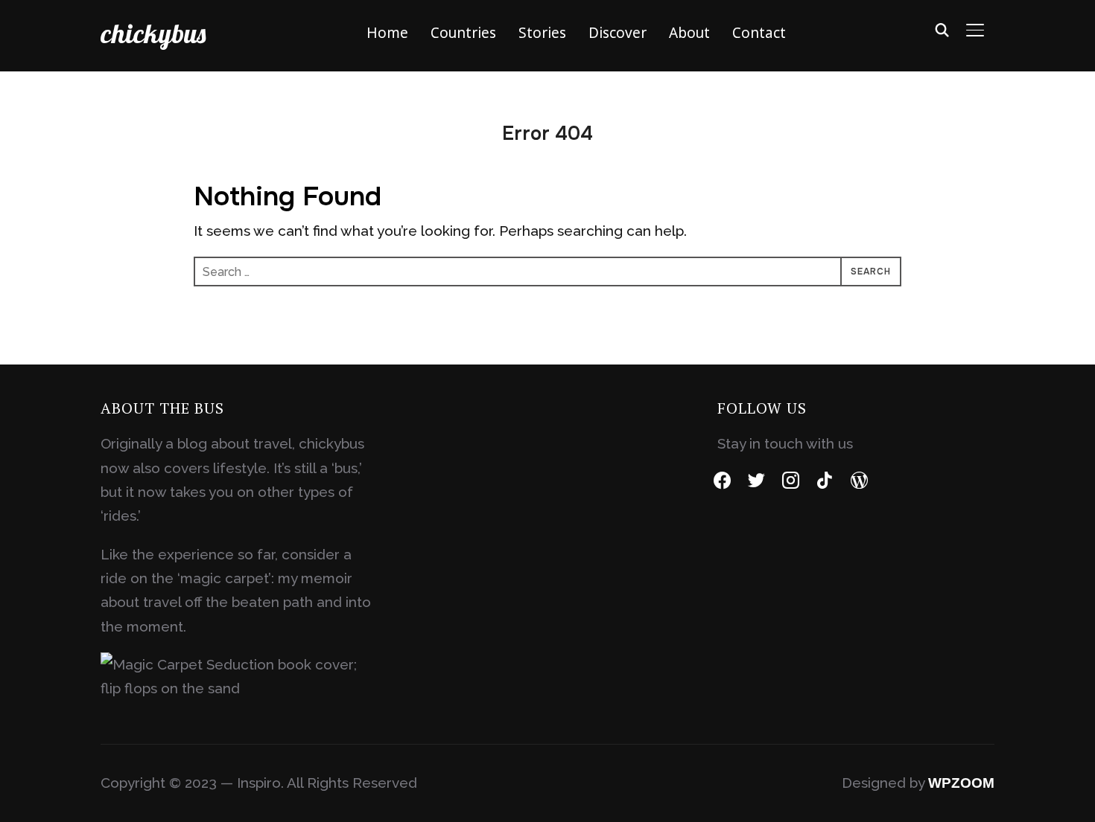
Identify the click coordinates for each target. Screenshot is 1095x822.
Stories (542, 32)
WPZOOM (961, 783)
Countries (463, 32)
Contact (759, 32)
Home (387, 32)
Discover (617, 32)
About (689, 32)
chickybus (153, 33)
